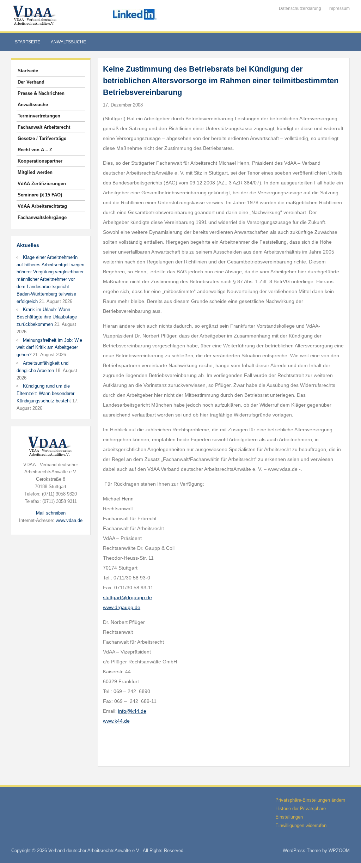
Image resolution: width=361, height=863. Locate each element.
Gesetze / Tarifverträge (42, 138)
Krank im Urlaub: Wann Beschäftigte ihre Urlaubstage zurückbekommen (47, 317)
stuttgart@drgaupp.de (127, 597)
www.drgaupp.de (121, 607)
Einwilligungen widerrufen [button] (300, 825)
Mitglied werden (35, 172)
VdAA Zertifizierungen (42, 183)
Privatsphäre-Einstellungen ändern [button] (310, 800)
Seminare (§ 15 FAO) (40, 194)
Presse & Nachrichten (41, 93)
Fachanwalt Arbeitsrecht (44, 127)
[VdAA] (35, 15)
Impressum (339, 8)
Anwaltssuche (68, 41)
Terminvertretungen (39, 115)
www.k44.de (116, 721)
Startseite (27, 41)
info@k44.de (132, 711)
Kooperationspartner (40, 161)
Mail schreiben (51, 513)
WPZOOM (339, 850)
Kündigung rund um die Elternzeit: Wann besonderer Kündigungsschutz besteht (45, 393)
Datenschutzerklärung (300, 8)
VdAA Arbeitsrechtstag (42, 206)
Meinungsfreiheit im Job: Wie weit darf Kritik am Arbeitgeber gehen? (49, 348)
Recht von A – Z (35, 149)
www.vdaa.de (69, 520)
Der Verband (31, 82)
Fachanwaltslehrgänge (42, 217)
